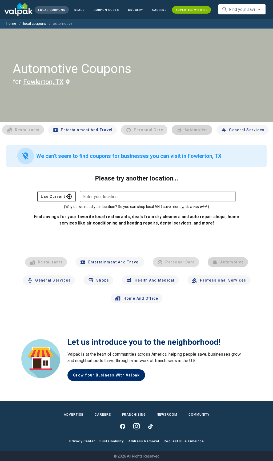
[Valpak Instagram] (136, 426)
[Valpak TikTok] (150, 426)
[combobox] (242, 9)
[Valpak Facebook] (122, 426)
